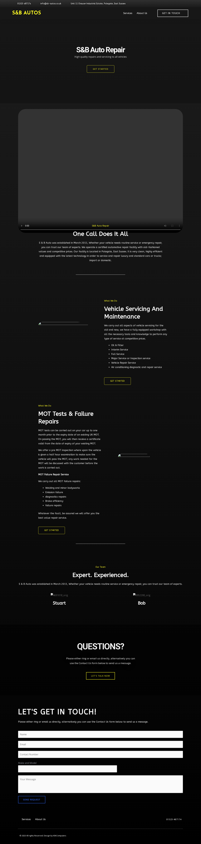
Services (127, 13)
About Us (142, 13)
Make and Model (27, 763)
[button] (100, 676)
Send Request (31, 799)
